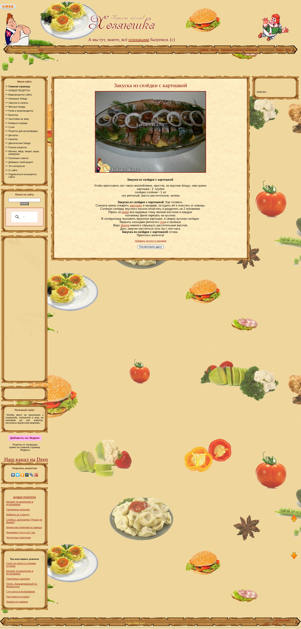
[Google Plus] (36, 475)
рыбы (125, 212)
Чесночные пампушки (18, 537)
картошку (136, 205)
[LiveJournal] (31, 475)
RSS (41, 49)
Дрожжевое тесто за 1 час (20, 532)
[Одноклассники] (22, 475)
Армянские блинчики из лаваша (24, 527)
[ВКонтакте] (13, 475)
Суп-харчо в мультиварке (20, 591)
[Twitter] (17, 475)
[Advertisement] (150, 64)
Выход (280, 49)
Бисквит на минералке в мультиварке (19, 503)
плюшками (138, 39)
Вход (288, 49)
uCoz (275, 623)
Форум (215, 49)
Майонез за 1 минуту (18, 514)
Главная (204, 49)
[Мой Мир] (27, 475)
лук (162, 222)
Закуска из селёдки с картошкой (239, 49)
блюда (125, 225)
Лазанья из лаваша (17, 601)
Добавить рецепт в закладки (150, 241)
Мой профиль (266, 49)
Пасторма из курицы (17, 596)
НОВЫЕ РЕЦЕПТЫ (24, 497)
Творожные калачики (18, 509)
